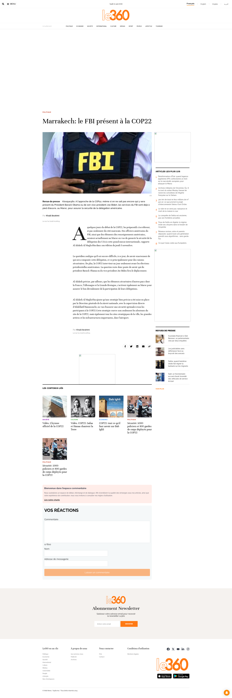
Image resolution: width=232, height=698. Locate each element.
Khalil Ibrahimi (52, 216)
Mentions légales (133, 654)
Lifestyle (148, 26)
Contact (101, 657)
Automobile (46, 671)
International (101, 26)
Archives (74, 659)
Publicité (74, 657)
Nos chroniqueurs (48, 679)
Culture (113, 26)
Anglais (215, 4)
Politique (69, 26)
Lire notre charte (52, 500)
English (203, 4)
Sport (131, 26)
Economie (79, 26)
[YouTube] (178, 649)
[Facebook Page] (168, 649)
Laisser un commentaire (97, 572)
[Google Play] (181, 676)
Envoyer (129, 624)
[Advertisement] (72, 65)
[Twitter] (173, 649)
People (139, 26)
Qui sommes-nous (77, 654)
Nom (46, 549)
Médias (122, 26)
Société (90, 26)
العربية (226, 4)
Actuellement (47, 26)
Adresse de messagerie (56, 559)
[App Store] (164, 676)
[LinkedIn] (183, 649)
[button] (227, 693)
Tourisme (159, 26)
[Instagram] (188, 649)
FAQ (100, 654)
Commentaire (51, 519)
